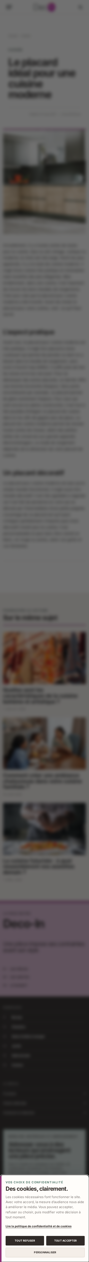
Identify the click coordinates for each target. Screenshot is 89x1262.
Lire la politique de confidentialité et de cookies (39, 1226)
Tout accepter (65, 1240)
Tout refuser (25, 1240)
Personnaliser (45, 1252)
